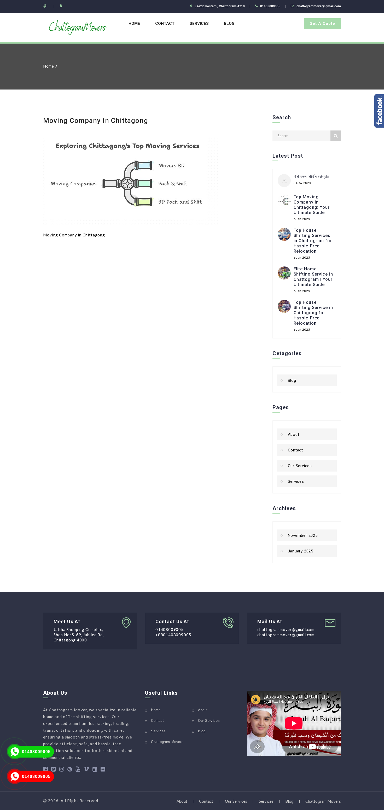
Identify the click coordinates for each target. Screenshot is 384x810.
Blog (229, 23)
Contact (164, 23)
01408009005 (36, 751)
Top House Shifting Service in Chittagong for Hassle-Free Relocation (313, 313)
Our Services (300, 465)
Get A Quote (322, 23)
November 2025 (303, 535)
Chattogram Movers (167, 742)
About (293, 434)
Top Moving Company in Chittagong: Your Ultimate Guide (312, 204)
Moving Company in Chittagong (95, 120)
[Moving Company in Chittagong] (130, 178)
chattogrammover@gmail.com (318, 6)
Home (134, 23)
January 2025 (300, 551)
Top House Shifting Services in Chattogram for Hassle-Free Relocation (313, 241)
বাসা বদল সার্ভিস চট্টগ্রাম (311, 176)
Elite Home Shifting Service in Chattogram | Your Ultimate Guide (313, 276)
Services (199, 23)
